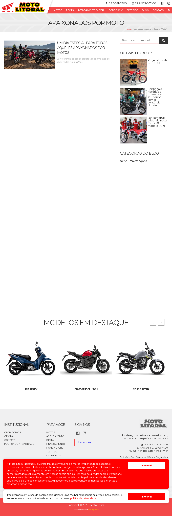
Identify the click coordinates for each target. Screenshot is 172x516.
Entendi (147, 465)
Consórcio (116, 10)
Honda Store (54, 447)
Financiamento (55, 444)
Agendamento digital (91, 10)
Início (128, 29)
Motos (57, 10)
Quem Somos (12, 432)
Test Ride (132, 10)
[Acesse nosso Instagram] (168, 3)
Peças (70, 10)
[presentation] (153, 322)
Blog (145, 10)
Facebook (85, 442)
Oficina (8, 436)
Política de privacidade (19, 444)
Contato (158, 10)
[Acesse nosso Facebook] (162, 3)
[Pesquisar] (169, 10)
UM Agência (93, 509)
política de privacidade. (83, 498)
